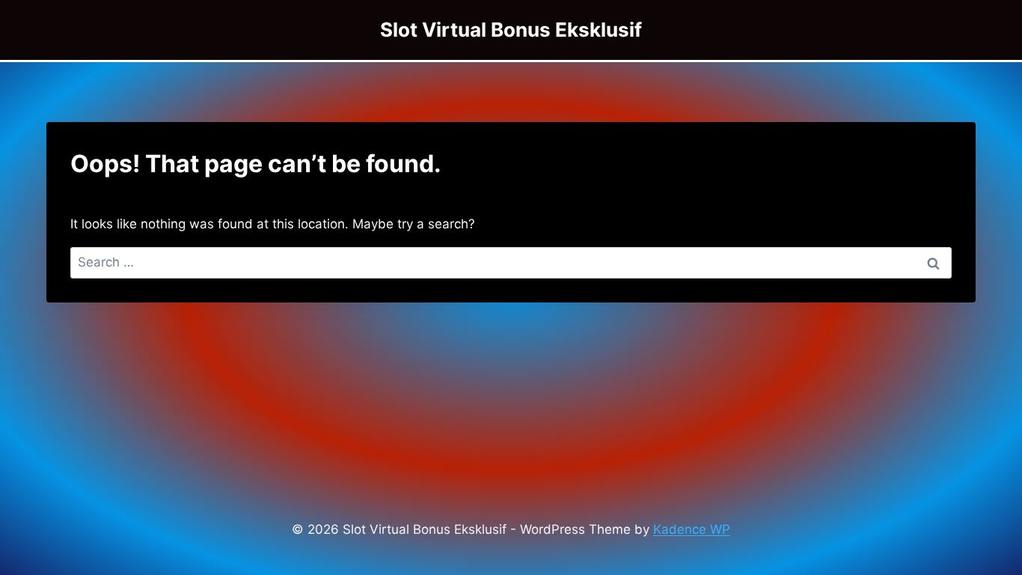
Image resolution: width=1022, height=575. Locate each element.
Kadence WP (691, 529)
